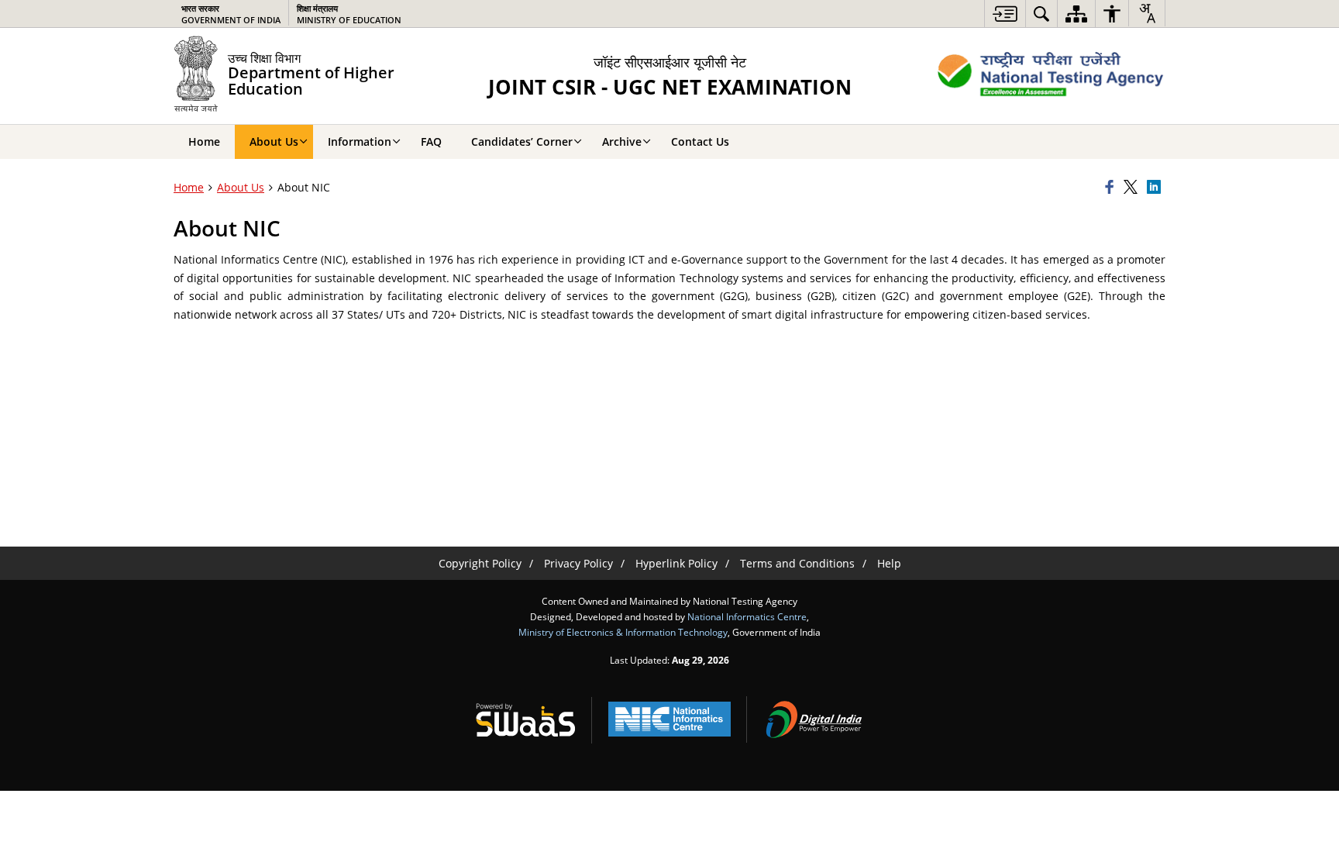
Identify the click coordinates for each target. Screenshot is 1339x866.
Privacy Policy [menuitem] (578, 563)
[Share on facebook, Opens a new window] (1112, 187)
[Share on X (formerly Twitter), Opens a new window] (1133, 187)
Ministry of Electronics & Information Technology (623, 632)
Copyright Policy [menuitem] (480, 563)
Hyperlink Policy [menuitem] (676, 563)
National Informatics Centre (747, 616)
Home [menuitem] (204, 141)
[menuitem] (1005, 13)
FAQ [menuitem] (431, 141)
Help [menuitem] (889, 563)
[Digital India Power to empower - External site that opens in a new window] (813, 719)
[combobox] (1147, 13)
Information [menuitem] (359, 141)
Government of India (231, 14)
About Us (240, 187)
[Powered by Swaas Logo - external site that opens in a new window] (525, 719)
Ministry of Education (349, 14)
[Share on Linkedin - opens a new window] (1156, 187)
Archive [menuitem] (622, 141)
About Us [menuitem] (274, 141)
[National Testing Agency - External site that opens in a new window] (1050, 76)
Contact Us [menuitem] (700, 141)
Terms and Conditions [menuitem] (797, 563)
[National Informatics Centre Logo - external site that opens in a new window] (669, 719)
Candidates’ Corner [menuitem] (522, 141)
